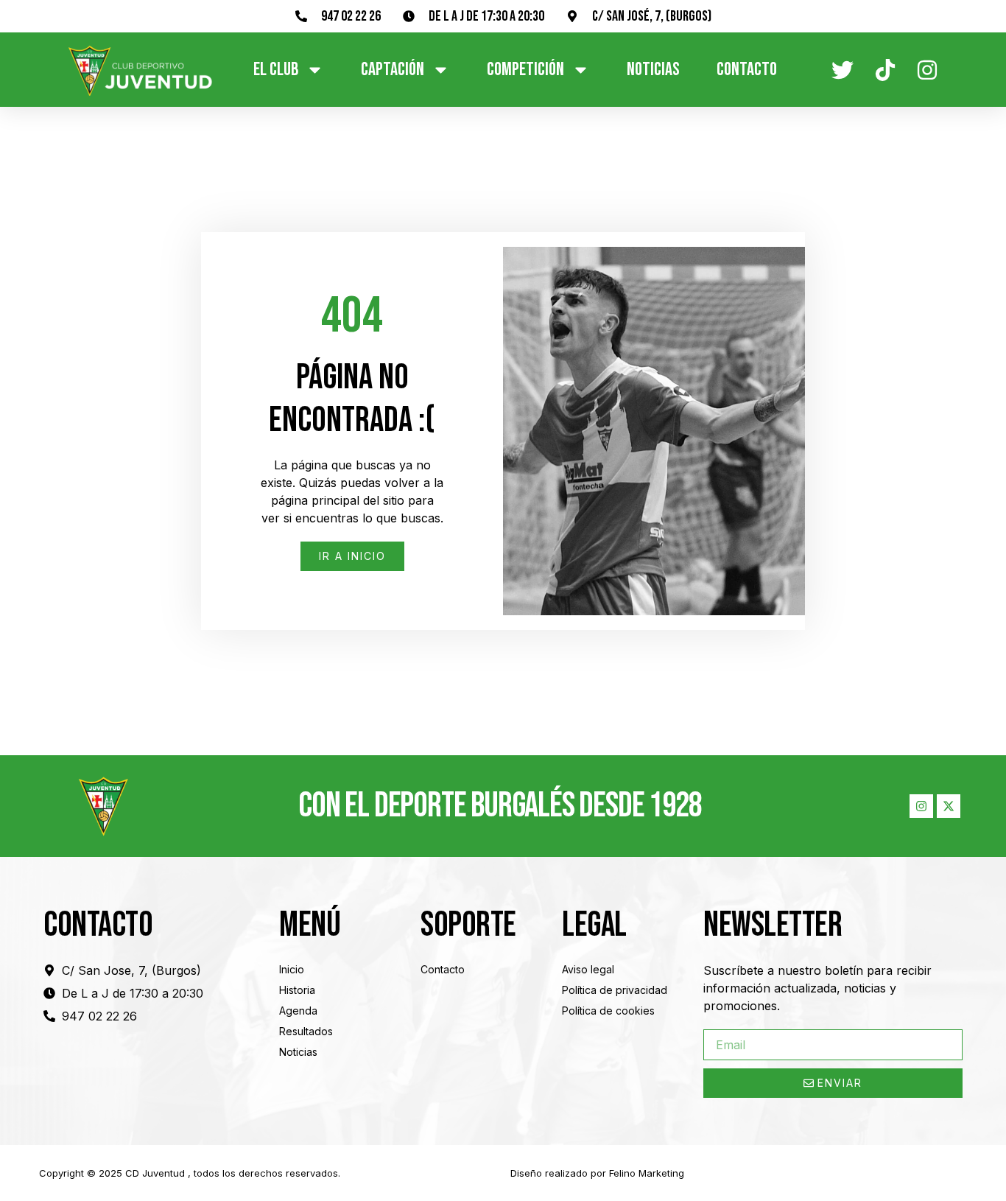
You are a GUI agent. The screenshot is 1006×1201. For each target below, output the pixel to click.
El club (275, 69)
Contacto (747, 69)
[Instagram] (921, 806)
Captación (392, 69)
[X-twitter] (948, 806)
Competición (525, 69)
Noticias (653, 69)
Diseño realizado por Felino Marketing (597, 1173)
